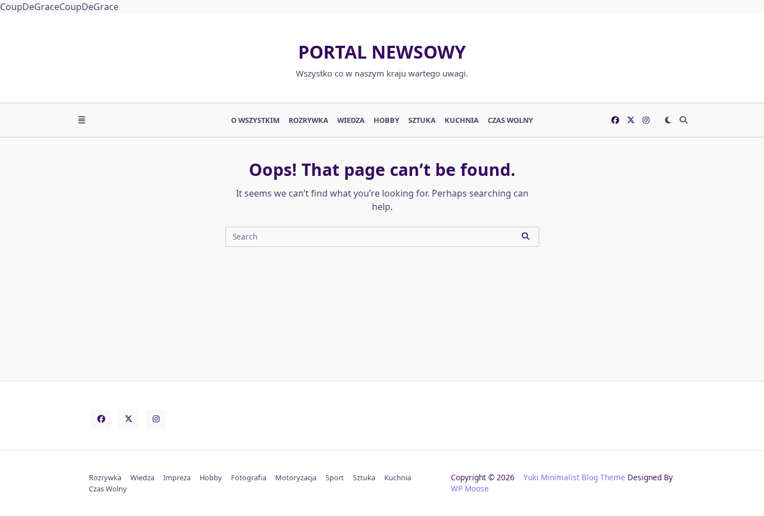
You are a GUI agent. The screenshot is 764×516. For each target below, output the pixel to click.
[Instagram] (646, 120)
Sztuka (422, 120)
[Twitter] (631, 120)
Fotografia (248, 477)
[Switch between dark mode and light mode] (668, 120)
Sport (335, 477)
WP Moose (470, 488)
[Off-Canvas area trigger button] (82, 120)
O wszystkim (255, 120)
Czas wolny (510, 120)
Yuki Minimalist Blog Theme (574, 477)
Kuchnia (462, 120)
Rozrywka (308, 120)
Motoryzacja (296, 477)
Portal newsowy (382, 52)
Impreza (177, 477)
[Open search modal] (683, 120)
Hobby (386, 120)
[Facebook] (615, 120)
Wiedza (351, 120)
